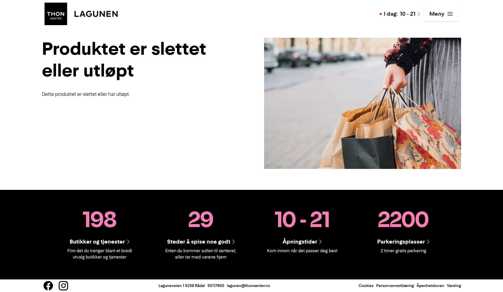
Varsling (454, 285)
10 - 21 (399, 14)
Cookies (366, 285)
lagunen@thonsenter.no (248, 285)
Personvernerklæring (395, 285)
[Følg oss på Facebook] (48, 285)
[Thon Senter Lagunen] (81, 13)
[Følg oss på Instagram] (63, 285)
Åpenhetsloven (430, 285)
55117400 (215, 285)
